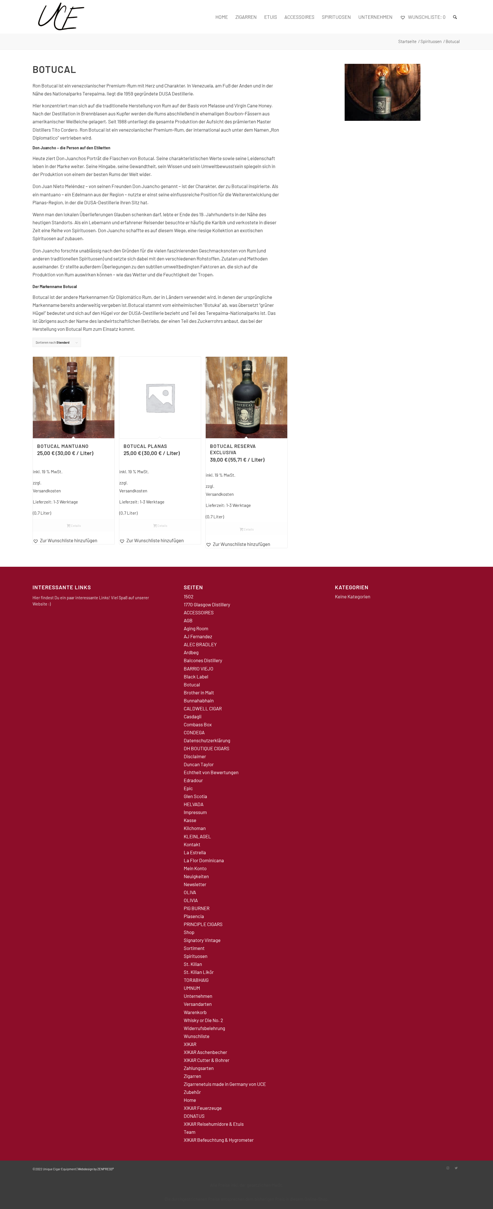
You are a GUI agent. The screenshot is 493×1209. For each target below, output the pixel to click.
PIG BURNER (196, 908)
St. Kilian (193, 964)
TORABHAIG (196, 980)
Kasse (190, 820)
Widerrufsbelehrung (204, 1028)
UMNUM (192, 988)
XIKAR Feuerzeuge (203, 1108)
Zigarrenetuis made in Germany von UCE (225, 1084)
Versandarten (198, 1004)
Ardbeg (191, 652)
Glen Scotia (195, 796)
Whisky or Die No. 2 (203, 1020)
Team (189, 1132)
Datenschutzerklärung (207, 740)
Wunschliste (196, 1036)
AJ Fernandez (198, 636)
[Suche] (454, 17)
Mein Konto (195, 868)
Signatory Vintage (202, 940)
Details (75, 525)
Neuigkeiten (196, 876)
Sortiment (194, 948)
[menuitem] (222, 17)
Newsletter (195, 884)
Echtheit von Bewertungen (211, 772)
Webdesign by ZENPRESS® (96, 1169)
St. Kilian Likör (199, 972)
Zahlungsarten (199, 1068)
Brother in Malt (199, 692)
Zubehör (192, 1092)
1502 (188, 596)
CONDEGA (194, 732)
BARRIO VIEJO (198, 668)
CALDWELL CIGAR (203, 708)
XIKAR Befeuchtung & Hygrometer (219, 1140)
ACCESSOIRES (199, 612)
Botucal (192, 684)
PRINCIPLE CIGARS (203, 924)
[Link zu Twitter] (456, 1168)
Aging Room (196, 628)
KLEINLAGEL (197, 836)
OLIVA (190, 892)
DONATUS (194, 1116)
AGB (188, 620)
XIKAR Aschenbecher (205, 1052)
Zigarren (192, 1076)
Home (190, 1100)
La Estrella (195, 852)
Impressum (195, 812)
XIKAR (190, 1044)
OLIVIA (191, 900)
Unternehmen (198, 996)
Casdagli (192, 716)
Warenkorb (195, 1012)
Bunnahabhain (199, 700)
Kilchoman (195, 828)
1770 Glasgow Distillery (207, 604)
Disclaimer (195, 756)
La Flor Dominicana (204, 860)
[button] (73, 540)
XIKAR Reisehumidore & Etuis (214, 1124)
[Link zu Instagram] (447, 1168)
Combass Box (198, 724)
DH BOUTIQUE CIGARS (206, 748)
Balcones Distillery (203, 660)
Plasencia (194, 916)
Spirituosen (195, 956)
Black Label (196, 676)
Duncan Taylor (199, 764)
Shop (189, 932)
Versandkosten (47, 490)
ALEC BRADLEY (200, 644)
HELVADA (193, 804)
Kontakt (192, 844)
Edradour (193, 780)
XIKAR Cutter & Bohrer (206, 1060)
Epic (188, 788)
